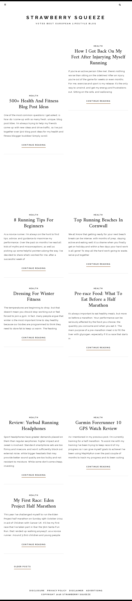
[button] (5, 4)
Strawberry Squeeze (66, 17)
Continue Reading (34, 145)
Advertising (94, 590)
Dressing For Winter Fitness (33, 297)
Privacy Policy (57, 590)
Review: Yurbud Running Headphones (34, 426)
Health (33, 96)
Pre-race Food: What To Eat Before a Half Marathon (98, 300)
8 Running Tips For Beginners (33, 223)
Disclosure (37, 590)
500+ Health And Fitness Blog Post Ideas (33, 104)
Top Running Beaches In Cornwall (98, 223)
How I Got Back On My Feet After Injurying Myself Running (98, 57)
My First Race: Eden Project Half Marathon (33, 503)
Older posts (22, 566)
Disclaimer (76, 590)
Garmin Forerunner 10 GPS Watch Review (98, 426)
